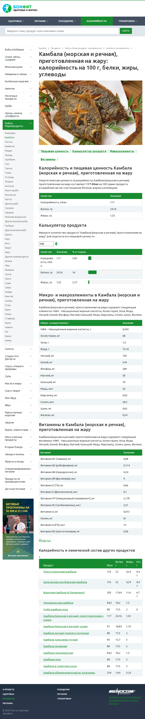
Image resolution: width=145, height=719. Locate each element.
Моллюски (10, 195)
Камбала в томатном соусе (60, 666)
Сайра (8, 287)
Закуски (9, 422)
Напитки (10, 88)
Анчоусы (9, 186)
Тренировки (127, 21)
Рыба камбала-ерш (55, 609)
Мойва (8, 292)
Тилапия (9, 208)
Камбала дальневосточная (60, 639)
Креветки (9, 146)
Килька (8, 261)
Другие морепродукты (16, 256)
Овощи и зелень (14, 454)
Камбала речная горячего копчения (66, 633)
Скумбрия (10, 159)
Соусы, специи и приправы (14, 367)
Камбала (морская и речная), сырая (65, 626)
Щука (7, 309)
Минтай (9, 296)
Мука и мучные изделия (13, 414)
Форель (9, 181)
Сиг (6, 332)
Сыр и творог (12, 390)
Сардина (9, 212)
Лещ (7, 265)
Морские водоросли (15, 217)
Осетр (8, 274)
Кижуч (8, 248)
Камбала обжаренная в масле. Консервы (69, 672)
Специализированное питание (17, 470)
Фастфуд (10, 398)
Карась (8, 234)
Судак (8, 283)
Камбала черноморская (58, 652)
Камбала (9, 137)
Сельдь (8, 155)
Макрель (9, 270)
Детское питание (15, 489)
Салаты (9, 348)
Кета (7, 243)
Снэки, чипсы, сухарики (13, 58)
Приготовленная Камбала (59, 571)
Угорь (8, 305)
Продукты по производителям (15, 480)
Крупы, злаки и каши (16, 429)
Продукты (9, 699)
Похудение (66, 21)
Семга (8, 279)
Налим (8, 340)
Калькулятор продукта (89, 151)
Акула (8, 323)
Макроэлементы (122, 151)
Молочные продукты (11, 97)
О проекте (8, 689)
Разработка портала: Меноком (125, 697)
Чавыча (9, 327)
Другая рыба (11, 204)
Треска (8, 168)
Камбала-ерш (52, 659)
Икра (7, 252)
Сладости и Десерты (12, 357)
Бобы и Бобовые (14, 49)
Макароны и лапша (16, 74)
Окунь (8, 314)
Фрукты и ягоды (14, 461)
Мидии (8, 151)
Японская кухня (13, 67)
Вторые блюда (13, 447)
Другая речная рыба (15, 230)
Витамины (48, 159)
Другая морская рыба (16, 221)
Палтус (8, 199)
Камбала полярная (55, 646)
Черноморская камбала (58, 602)
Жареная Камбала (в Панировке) (64, 592)
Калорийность (97, 21)
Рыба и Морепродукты (14, 124)
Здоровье (15, 21)
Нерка (8, 336)
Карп (7, 239)
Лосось (9, 142)
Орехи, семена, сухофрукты (13, 114)
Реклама (8, 703)
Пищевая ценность (55, 151)
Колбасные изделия (16, 81)
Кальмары (10, 133)
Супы (8, 376)
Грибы (8, 106)
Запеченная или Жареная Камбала (65, 582)
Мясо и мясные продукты (13, 438)
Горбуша (9, 226)
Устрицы (9, 177)
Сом (7, 164)
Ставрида (10, 318)
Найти (126, 31)
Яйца (7, 405)
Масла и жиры (13, 383)
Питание (40, 21)
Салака (8, 301)
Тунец (8, 173)
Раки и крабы (12, 190)
